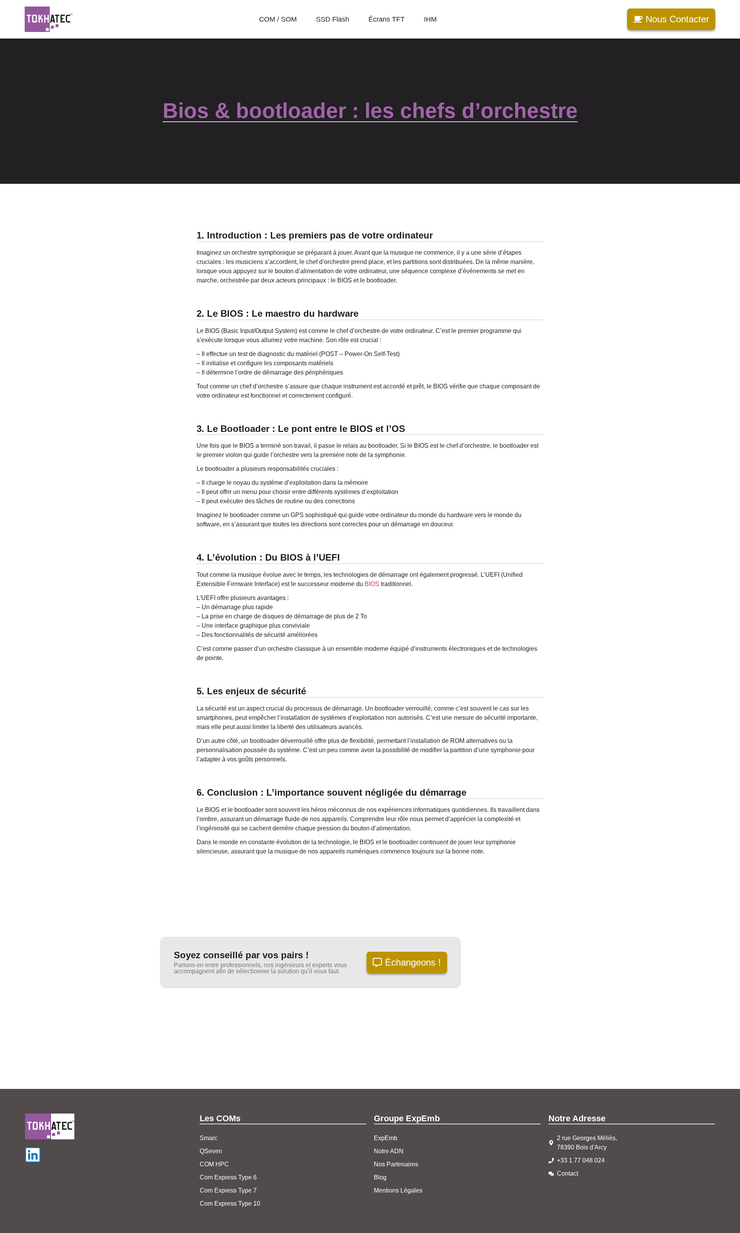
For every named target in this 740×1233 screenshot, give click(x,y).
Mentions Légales (398, 1190)
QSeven (211, 1151)
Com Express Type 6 (228, 1177)
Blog (380, 1177)
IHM (430, 19)
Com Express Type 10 (230, 1203)
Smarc (208, 1138)
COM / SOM (278, 19)
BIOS (372, 584)
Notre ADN (389, 1151)
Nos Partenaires (396, 1164)
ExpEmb (385, 1138)
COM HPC (214, 1164)
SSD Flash (332, 19)
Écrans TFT (386, 19)
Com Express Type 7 (228, 1190)
